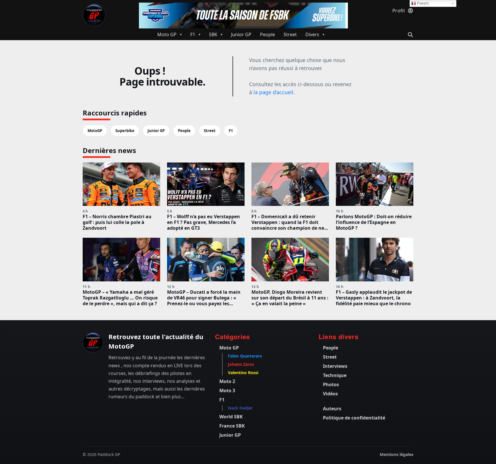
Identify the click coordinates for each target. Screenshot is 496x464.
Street (210, 130)
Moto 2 (227, 381)
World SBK (231, 416)
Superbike (124, 130)
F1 (231, 130)
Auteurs (332, 408)
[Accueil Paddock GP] (93, 342)
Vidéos (330, 393)
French (422, 3)
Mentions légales (396, 454)
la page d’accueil (273, 92)
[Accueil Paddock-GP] (94, 14)
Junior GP (156, 130)
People (184, 130)
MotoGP (95, 130)
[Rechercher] (409, 34)
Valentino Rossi (243, 372)
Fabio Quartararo (245, 356)
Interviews (335, 366)
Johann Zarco (241, 364)
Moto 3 (227, 390)
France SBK (232, 426)
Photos (331, 384)
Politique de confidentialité (354, 418)
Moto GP (229, 348)
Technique (334, 375)
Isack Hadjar (240, 408)
